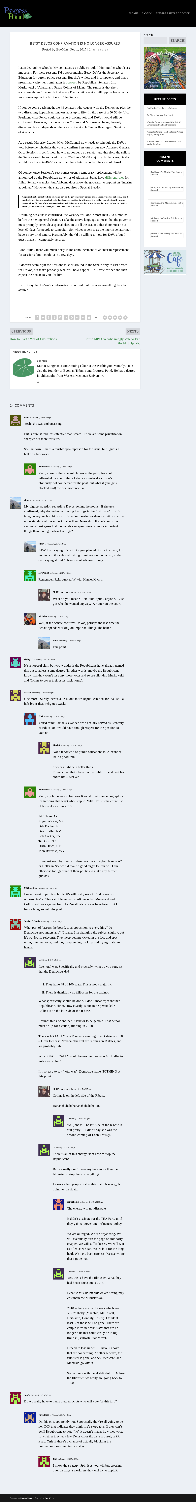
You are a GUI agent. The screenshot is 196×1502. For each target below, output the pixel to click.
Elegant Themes (26, 1498)
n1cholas (42, 616)
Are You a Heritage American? (160, 115)
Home (133, 13)
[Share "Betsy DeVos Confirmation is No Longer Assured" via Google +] (49, 317)
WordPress (49, 1498)
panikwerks (44, 466)
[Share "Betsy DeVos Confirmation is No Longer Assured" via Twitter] (43, 317)
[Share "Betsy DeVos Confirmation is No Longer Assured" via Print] (89, 317)
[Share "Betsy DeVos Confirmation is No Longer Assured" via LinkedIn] (66, 317)
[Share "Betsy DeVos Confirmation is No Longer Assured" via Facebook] (37, 317)
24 (91, 49)
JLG (40, 716)
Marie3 (27, 692)
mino (26, 417)
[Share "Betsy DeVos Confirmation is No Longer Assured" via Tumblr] (54, 317)
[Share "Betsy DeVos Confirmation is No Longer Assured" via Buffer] (71, 317)
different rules (114, 177)
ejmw (26, 500)
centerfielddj (73, 1202)
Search (148, 35)
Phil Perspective (60, 592)
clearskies (155, 203)
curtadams (43, 1415)
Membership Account (173, 13)
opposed (71, 82)
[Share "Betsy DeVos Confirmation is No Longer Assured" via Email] (83, 317)
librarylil (154, 187)
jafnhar (154, 218)
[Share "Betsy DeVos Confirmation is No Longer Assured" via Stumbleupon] (77, 317)
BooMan (62, 49)
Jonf (26, 1395)
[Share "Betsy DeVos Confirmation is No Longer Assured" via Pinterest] (60, 317)
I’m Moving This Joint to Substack (162, 108)
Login (147, 13)
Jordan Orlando (32, 921)
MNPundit (43, 573)
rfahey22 (28, 659)
